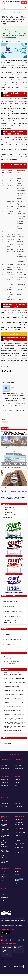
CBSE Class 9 (4, 788)
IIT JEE (2, 874)
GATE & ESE (4, 871)
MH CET (17, 788)
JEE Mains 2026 (6, 741)
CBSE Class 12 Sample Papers (10, 601)
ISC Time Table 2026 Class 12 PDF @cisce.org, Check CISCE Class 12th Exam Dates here (13, 711)
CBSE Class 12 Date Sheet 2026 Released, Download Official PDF (12, 699)
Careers (19, 880)
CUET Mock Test (19, 822)
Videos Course (4, 897)
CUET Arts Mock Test (20, 832)
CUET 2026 (5, 632)
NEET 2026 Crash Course (9, 663)
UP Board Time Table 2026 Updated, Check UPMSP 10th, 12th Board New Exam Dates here (13, 687)
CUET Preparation (7, 642)
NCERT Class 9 (4, 771)
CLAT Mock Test (18, 838)
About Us (17, 871)
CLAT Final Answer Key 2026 (9, 514)
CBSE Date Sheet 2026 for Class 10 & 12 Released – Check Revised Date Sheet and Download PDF (12, 674)
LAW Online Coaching (3, 840)
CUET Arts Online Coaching (5, 836)
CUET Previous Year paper (9, 637)
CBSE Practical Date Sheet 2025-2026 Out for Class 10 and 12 (13, 731)
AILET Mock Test (19, 847)
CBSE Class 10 (4, 785)
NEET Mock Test (19, 819)
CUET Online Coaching (4, 825)
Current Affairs (4, 803)
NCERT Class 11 (5, 765)
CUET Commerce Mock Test (19, 829)
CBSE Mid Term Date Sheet (9, 613)
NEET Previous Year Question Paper (11, 661)
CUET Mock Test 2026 (8, 646)
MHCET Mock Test (19, 840)
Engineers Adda (18, 806)
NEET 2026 (17, 779)
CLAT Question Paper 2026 (9, 512)
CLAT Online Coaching (4, 843)
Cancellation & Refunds (7, 966)
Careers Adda (4, 806)
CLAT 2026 (17, 782)
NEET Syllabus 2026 (7, 658)
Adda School (18, 798)
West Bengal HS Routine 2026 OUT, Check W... (11, 487)
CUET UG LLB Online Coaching (5, 862)
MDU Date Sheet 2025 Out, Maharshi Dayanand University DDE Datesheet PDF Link (13, 691)
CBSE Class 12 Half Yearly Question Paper (12, 611)
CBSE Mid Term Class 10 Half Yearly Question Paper (13, 617)
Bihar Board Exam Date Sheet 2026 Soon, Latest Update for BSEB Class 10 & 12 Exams (14, 703)
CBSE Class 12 (4, 779)
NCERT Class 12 (5, 762)
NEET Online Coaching (4, 821)
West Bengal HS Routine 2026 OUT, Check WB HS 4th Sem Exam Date (14, 727)
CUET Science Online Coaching (5, 828)
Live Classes (4, 894)
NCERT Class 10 (5, 768)
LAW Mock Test (18, 835)
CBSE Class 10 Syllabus (8, 606)
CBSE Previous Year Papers (9, 604)
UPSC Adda (17, 803)
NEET (4, 656)
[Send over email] (10, 371)
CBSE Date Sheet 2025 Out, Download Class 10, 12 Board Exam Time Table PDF (13, 719)
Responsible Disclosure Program (9, 963)
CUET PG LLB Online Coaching (5, 851)
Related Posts (5, 428)
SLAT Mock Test (18, 850)
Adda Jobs (17, 796)
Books (2, 903)
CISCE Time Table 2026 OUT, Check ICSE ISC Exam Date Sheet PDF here (13, 707)
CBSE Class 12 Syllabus (8, 608)
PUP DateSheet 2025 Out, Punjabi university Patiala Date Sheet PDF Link (13, 695)
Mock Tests (3, 892)
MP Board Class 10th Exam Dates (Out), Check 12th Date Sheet (13, 679)
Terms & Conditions (18, 966)
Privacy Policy (5, 969)
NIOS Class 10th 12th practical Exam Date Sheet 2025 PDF (14, 333)
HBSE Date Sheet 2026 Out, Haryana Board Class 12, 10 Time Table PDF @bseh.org (14, 683)
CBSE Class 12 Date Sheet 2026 (10, 622)
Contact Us (17, 874)
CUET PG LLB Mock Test (19, 844)
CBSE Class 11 (4, 782)
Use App (24, 2)
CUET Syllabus (6, 634)
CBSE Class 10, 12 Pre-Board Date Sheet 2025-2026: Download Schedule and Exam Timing (13, 715)
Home (2, 13)
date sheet (5, 422)
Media (16, 876)
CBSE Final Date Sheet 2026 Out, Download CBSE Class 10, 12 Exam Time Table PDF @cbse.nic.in (14, 723)
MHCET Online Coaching (4, 847)
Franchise (17, 883)
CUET (2, 880)
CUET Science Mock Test (19, 825)
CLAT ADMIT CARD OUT (8, 507)
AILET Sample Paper (8, 517)
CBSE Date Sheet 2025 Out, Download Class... (11, 467)
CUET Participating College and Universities (12, 639)
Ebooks (2, 900)
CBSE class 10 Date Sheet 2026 (10, 620)
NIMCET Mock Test (19, 852)
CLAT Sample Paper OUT (9, 509)
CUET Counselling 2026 (8, 644)
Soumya (4, 41)
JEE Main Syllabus (7, 743)
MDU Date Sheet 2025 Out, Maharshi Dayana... (11, 447)
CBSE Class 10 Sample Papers (10, 599)
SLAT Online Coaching (4, 858)
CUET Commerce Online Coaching (5, 832)
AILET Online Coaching (4, 854)
